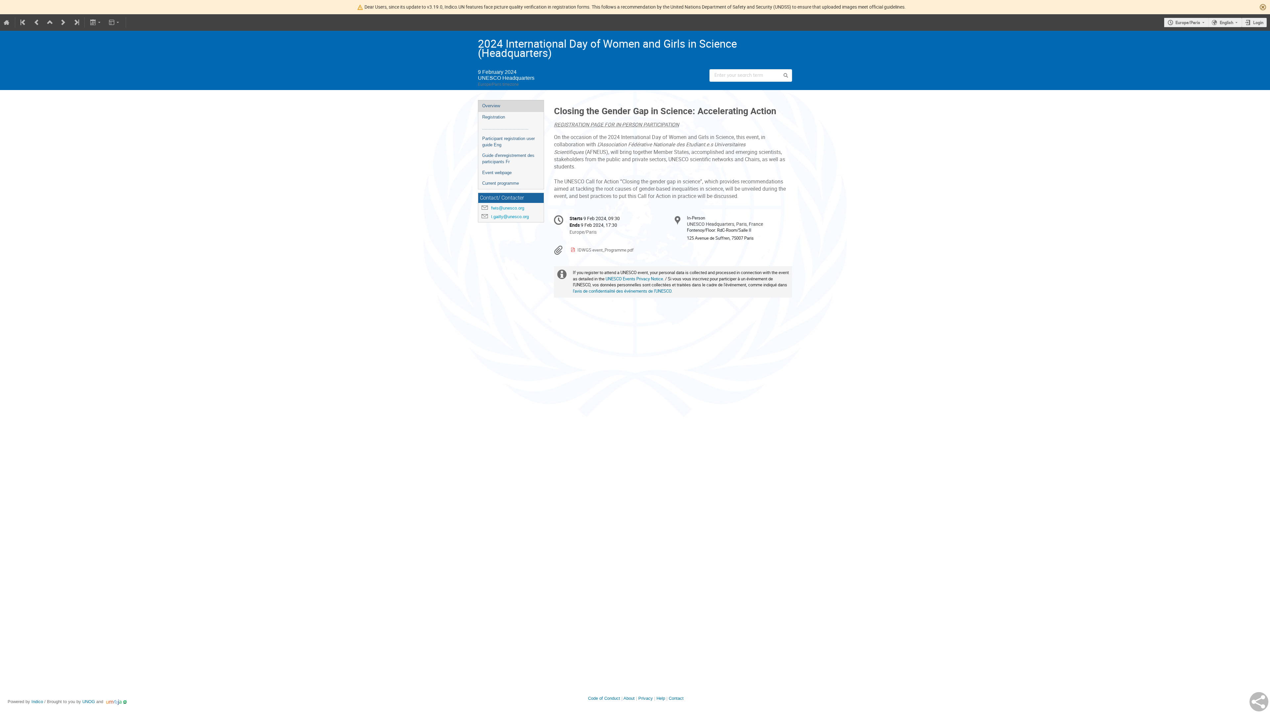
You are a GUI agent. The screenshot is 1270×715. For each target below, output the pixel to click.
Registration (493, 117)
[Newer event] (63, 22)
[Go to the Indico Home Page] (6, 22)
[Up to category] (50, 22)
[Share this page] (1258, 702)
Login (1258, 22)
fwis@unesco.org (507, 208)
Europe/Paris (1187, 22)
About (629, 698)
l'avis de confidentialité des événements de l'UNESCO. (622, 291)
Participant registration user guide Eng (508, 141)
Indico (37, 701)
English (1226, 22)
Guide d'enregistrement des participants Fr (508, 158)
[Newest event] (76, 22)
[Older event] (36, 22)
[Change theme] (114, 22)
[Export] (95, 22)
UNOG (88, 701)
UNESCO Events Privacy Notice (634, 279)
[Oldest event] (23, 22)
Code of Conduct (604, 698)
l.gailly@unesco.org (510, 216)
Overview (491, 105)
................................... (505, 127)
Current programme (500, 183)
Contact (676, 698)
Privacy (645, 698)
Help (660, 698)
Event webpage (497, 172)
